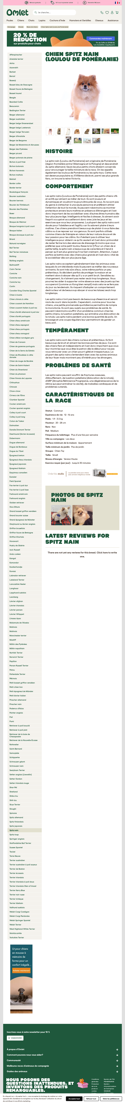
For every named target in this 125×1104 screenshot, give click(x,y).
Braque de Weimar (18, 222)
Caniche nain (15, 278)
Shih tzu (13, 800)
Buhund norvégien (18, 243)
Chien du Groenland (18, 369)
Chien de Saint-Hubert (20, 365)
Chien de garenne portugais (22, 346)
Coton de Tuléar (17, 421)
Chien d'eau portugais (19, 329)
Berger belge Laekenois (20, 127)
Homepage (11, 27)
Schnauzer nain (16, 766)
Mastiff (13, 640)
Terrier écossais (16, 873)
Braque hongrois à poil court (22, 226)
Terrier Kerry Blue (17, 890)
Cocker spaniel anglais (20, 408)
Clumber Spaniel (17, 400)
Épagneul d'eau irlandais (21, 460)
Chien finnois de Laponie (21, 378)
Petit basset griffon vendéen (22, 683)
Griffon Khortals (17, 537)
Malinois (13, 627)
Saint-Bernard (16, 749)
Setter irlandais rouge (19, 783)
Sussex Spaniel (16, 847)
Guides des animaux (17, 1071)
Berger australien (17, 119)
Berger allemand (17, 115)
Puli (11, 717)
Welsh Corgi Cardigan (19, 912)
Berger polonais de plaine (21, 157)
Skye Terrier (15, 804)
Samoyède (14, 753)
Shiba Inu (14, 796)
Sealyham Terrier (17, 770)
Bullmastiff (14, 265)
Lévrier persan (16, 610)
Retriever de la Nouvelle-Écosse (23, 740)
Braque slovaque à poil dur (21, 235)
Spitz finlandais (16, 822)
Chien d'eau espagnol (19, 325)
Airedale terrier (16, 59)
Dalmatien (14, 425)
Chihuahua (14, 382)
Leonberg (14, 597)
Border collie (15, 183)
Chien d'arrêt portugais (20, 316)
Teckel (12, 852)
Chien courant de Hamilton (22, 303)
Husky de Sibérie (17, 545)
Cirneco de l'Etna (17, 395)
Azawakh (14, 67)
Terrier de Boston (17, 869)
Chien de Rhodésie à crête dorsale (21, 356)
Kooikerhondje (16, 567)
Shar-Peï (13, 787)
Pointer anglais (16, 713)
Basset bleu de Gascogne (21, 85)
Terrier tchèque (16, 899)
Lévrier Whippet (17, 614)
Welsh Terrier (15, 924)
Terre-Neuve (15, 856)
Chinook (13, 387)
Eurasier (13, 477)
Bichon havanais (17, 170)
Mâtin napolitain (17, 648)
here (105, 552)
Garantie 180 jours (93, 2)
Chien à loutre (16, 295)
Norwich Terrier (16, 657)
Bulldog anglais (16, 260)
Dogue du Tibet (16, 451)
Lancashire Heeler (18, 584)
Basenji (13, 80)
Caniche (13, 273)
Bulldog (13, 256)
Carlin (12, 286)
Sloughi (13, 809)
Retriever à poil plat (18, 730)
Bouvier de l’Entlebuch (19, 205)
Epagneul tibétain (18, 468)
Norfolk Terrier (16, 653)
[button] (62, 1071)
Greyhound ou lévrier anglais (22, 524)
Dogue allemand (17, 442)
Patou (12, 670)
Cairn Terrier (15, 269)
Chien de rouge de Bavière (21, 361)
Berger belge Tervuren (19, 132)
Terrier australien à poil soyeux (23, 864)
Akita (12, 63)
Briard (12, 239)
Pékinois (13, 678)
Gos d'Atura (15, 507)
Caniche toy (15, 282)
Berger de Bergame (18, 140)
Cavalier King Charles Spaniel (23, 290)
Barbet (13, 72)
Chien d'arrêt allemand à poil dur (24, 312)
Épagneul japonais (18, 464)
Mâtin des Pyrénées (18, 644)
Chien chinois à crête (19, 299)
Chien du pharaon (18, 374)
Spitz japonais (16, 826)
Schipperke (15, 757)
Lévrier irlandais (17, 605)
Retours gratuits (35, 2)
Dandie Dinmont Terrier (20, 430)
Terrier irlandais (17, 877)
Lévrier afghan (16, 601)
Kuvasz (13, 571)
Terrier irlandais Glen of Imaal (23, 886)
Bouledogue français (19, 192)
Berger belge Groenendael (21, 123)
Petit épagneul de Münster (21, 691)
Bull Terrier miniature (19, 252)
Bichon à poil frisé (17, 162)
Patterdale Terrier (17, 674)
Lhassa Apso (15, 618)
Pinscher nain (15, 704)
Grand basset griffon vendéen (23, 511)
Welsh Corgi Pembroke (20, 916)
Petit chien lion (16, 687)
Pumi (12, 721)
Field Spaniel (15, 481)
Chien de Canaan (17, 342)
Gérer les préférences (111, 1099)
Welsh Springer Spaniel (20, 920)
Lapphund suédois (18, 593)
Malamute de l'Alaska (19, 623)
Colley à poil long (17, 417)
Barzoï (12, 76)
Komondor (14, 562)
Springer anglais (17, 839)
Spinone (13, 813)
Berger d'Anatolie (17, 136)
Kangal (13, 558)
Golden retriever (17, 502)
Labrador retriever (18, 575)
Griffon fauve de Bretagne (21, 532)
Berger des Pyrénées (18, 149)
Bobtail (13, 179)
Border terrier (15, 188)
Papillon (13, 661)
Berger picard (16, 153)
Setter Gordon (16, 779)
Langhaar (14, 588)
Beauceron (14, 106)
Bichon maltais (16, 175)
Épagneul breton (17, 455)
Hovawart (14, 541)
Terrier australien (17, 860)
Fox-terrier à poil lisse (19, 490)
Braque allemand (17, 218)
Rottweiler (14, 744)
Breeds (21, 27)
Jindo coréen (15, 554)
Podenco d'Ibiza (17, 708)
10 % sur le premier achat (64, 2)
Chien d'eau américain (20, 320)
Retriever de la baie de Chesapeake (20, 735)
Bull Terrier (14, 248)
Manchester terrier (18, 635)
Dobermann (15, 438)
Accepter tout (74, 1099)
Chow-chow (15, 391)
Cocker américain (18, 404)
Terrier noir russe (17, 894)
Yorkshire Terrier (17, 937)
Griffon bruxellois (17, 528)
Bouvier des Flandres (19, 209)
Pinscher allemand (18, 700)
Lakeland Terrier (17, 580)
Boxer (12, 213)
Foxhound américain (19, 494)
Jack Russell (15, 550)
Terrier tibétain (16, 903)
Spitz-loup (14, 834)
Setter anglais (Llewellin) (21, 774)
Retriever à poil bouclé (20, 725)
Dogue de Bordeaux (18, 447)
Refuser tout (91, 1099)
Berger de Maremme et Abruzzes (24, 145)
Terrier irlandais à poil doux (22, 882)
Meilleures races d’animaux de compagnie (28, 1066)
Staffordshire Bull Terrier (20, 843)
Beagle (13, 97)
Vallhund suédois (17, 907)
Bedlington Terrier (18, 110)
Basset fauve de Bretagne (21, 89)
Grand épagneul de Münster (22, 520)
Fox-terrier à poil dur (19, 485)
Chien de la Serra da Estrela (22, 350)
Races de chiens (32, 27)
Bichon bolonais (17, 166)
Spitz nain (14, 830)
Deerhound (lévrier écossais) (22, 434)
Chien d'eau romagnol (19, 333)
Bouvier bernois (16, 200)
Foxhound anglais (17, 498)
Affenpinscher (16, 55)
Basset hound (15, 93)
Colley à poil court (18, 412)
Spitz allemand (16, 817)
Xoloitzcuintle (16, 933)
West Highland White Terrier (22, 929)
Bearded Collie (16, 102)
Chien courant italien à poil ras (23, 308)
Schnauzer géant (17, 762)
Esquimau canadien (18, 472)
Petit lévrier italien (18, 695)
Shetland (14, 792)
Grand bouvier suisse (19, 515)
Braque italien (16, 230)
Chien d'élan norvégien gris (22, 338)
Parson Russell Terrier (19, 665)
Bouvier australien (18, 196)
